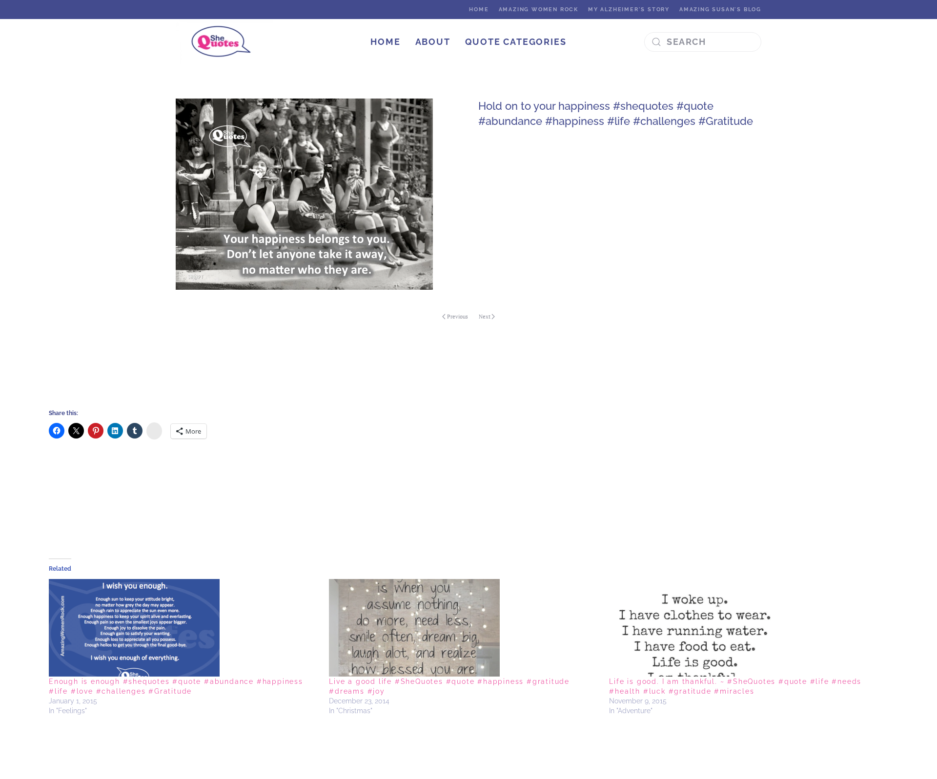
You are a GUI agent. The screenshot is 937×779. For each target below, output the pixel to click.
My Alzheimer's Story (629, 9)
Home (479, 9)
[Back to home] (226, 41)
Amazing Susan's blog (720, 9)
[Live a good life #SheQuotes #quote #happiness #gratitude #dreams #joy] (464, 628)
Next (484, 316)
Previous (457, 316)
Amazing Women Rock (538, 9)
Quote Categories (516, 42)
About (432, 42)
